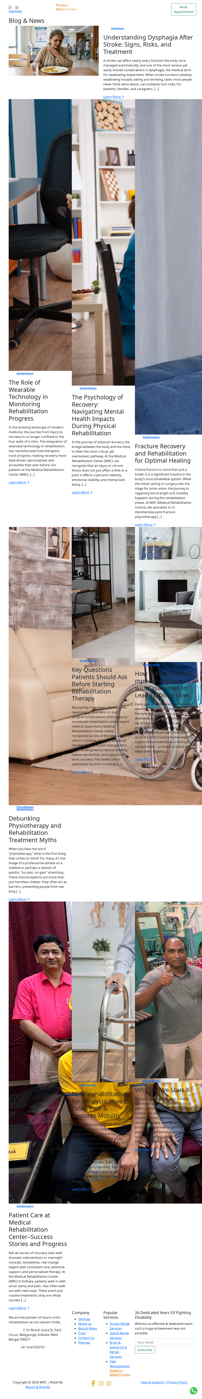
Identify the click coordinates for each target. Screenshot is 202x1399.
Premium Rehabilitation (66, 7)
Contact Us (148, 7)
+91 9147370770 (32, 1347)
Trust (134, 5)
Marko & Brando (37, 1387)
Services (44, 5)
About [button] (86, 5)
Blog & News (121, 9)
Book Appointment (184, 9)
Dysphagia (117, 28)
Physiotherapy (25, 807)
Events (164, 5)
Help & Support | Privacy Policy (164, 1382)
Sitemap (84, 1342)
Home (29, 5)
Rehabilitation (25, 373)
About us (85, 1324)
